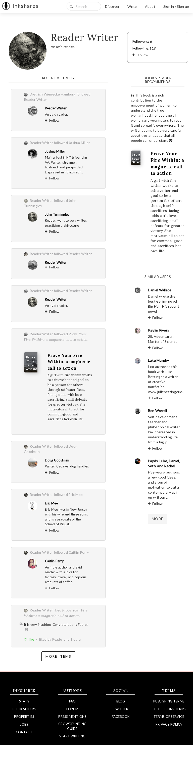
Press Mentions (72, 717)
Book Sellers (24, 709)
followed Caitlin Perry (71, 552)
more (158, 518)
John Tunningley (57, 214)
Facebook (121, 717)
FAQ (72, 701)
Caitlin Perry (54, 561)
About (150, 6)
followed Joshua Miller (72, 142)
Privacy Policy (169, 724)
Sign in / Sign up (176, 6)
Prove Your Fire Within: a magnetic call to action (68, 362)
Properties (24, 717)
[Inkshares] (6, 6)
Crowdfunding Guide (72, 726)
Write (132, 6)
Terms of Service (169, 717)
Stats (24, 701)
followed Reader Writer (73, 254)
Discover (112, 6)
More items (58, 656)
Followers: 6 (142, 41)
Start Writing (72, 736)
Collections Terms (169, 709)
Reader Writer (56, 108)
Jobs (24, 724)
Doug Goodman (57, 460)
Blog (120, 701)
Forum (72, 709)
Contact (24, 732)
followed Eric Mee (68, 494)
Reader (57, 639)
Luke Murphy (158, 360)
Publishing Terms (168, 701)
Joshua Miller (55, 151)
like (31, 639)
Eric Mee (51, 503)
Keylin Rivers (158, 330)
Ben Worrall (157, 410)
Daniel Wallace (160, 290)
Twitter (120, 709)
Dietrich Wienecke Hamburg (52, 94)
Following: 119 (144, 48)
